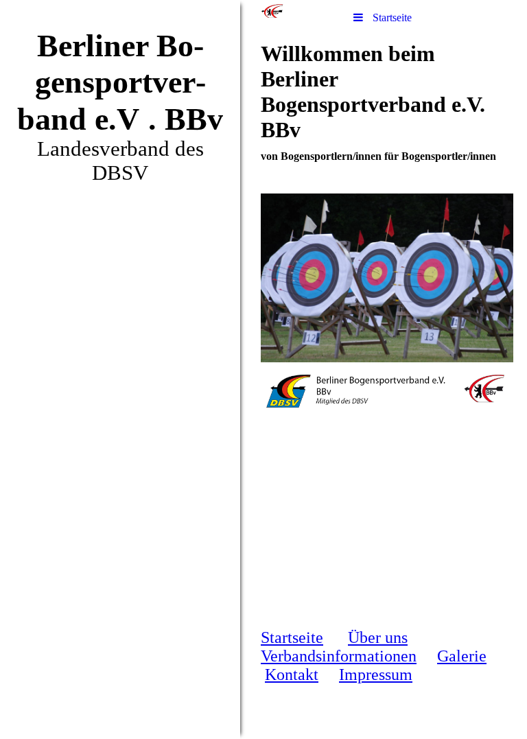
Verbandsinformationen (339, 656)
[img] (120, 369)
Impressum (375, 674)
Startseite (292, 637)
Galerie (462, 656)
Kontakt (291, 674)
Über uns (378, 637)
